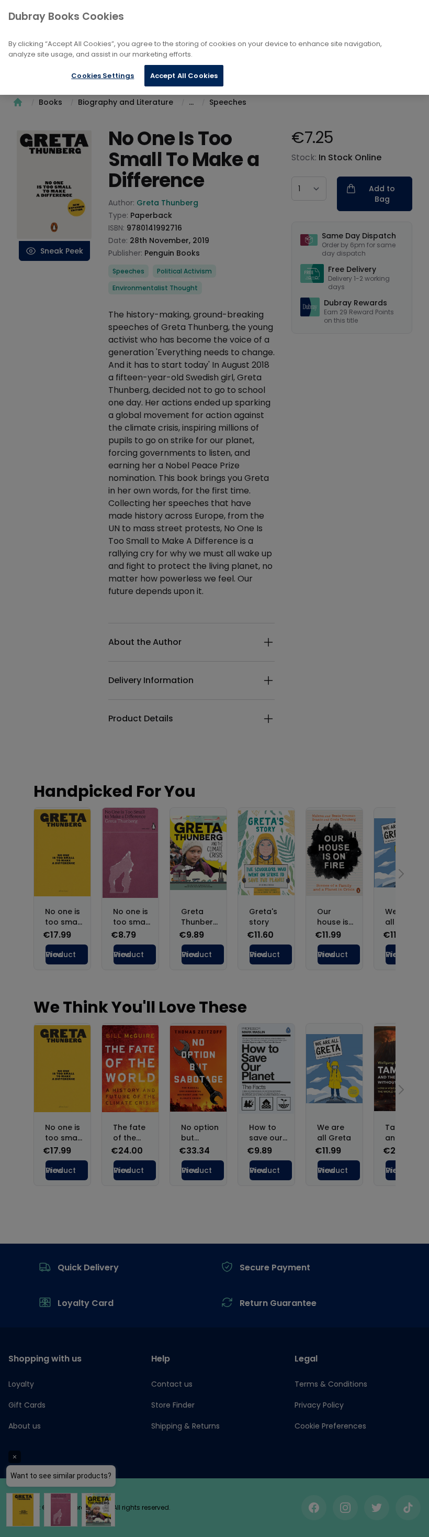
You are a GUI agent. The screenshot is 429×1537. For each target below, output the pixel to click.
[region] (214, 47)
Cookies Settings (102, 76)
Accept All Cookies (184, 76)
